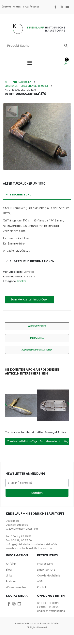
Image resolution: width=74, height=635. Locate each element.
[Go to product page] (21, 405)
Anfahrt (11, 564)
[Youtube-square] (19, 603)
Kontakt (17, 6)
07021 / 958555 (31, 6)
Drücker (21, 281)
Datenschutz (46, 570)
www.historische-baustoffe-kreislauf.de (29, 548)
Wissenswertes (16, 587)
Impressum (45, 564)
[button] (6, 404)
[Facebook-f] (55, 7)
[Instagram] (61, 7)
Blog (9, 570)
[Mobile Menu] (29, 63)
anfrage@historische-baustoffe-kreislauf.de (31, 544)
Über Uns (6, 6)
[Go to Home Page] (6, 82)
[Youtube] (67, 7)
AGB (40, 581)
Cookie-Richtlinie (48, 575)
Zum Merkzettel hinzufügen (30, 299)
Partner (11, 581)
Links (9, 575)
